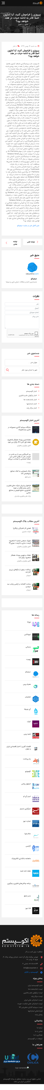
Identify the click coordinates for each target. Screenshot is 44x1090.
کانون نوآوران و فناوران (24, 445)
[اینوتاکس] (35, 636)
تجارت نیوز (27, 821)
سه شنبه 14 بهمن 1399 (29, 46)
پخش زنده (38, 1014)
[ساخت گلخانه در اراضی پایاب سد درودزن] (35, 586)
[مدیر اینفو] (35, 898)
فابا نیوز (28, 908)
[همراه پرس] (35, 686)
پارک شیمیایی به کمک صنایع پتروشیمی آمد (20, 472)
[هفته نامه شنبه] (35, 873)
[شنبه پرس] (35, 736)
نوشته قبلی (31, 242)
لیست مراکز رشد (36, 996)
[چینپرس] (35, 699)
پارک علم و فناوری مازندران (23, 496)
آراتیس (28, 846)
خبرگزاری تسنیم (25, 808)
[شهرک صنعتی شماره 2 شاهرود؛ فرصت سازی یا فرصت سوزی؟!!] (35, 543)
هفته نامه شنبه (25, 871)
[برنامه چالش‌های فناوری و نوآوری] (35, 885)
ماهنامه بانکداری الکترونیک (21, 858)
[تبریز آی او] (35, 798)
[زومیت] (35, 661)
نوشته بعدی (15, 242)
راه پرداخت (27, 759)
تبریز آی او (27, 796)
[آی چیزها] (35, 711)
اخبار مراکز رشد (31, 408)
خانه (26, 24)
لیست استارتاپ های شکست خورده (30, 1003)
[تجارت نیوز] (35, 823)
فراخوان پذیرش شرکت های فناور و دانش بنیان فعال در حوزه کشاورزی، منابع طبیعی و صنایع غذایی (19, 489)
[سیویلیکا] (33, 1058)
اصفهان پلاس (26, 783)
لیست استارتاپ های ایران (33, 1000)
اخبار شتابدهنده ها (30, 399)
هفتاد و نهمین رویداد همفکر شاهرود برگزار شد (21, 556)
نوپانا (29, 622)
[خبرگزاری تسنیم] (35, 811)
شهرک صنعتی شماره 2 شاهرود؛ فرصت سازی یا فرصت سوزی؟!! (20, 541)
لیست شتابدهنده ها (35, 989)
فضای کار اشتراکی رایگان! (22, 528)
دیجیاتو (28, 671)
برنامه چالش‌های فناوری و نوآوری (19, 883)
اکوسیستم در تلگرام (31, 972)
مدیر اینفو (28, 477)
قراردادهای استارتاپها (35, 1011)
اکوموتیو (28, 771)
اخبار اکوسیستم (31, 391)
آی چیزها (27, 709)
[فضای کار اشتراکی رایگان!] (35, 530)
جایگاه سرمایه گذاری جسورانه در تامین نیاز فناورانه (19, 428)
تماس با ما (38, 1031)
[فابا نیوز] (35, 910)
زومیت (29, 462)
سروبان (28, 575)
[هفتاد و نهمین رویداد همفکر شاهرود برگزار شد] (35, 557)
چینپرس (28, 696)
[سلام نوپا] (35, 836)
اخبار (20, 24)
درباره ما (39, 1027)
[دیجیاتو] (35, 674)
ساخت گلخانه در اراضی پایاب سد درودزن (19, 585)
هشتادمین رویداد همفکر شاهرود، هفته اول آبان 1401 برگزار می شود (19, 440)
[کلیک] (35, 724)
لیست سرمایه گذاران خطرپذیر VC (30, 1007)
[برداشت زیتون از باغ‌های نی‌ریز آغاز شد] (35, 571)
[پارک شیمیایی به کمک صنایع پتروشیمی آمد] (35, 473)
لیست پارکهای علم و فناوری (32, 992)
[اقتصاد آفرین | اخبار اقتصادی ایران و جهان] (35, 748)
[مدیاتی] (35, 649)
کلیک (29, 721)
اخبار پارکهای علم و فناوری (28, 395)
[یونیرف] (11, 1058)
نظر (14, 46)
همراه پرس (27, 684)
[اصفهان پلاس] (35, 786)
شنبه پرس (27, 734)
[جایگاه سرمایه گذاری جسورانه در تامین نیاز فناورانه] (35, 429)
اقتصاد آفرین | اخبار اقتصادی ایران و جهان (19, 747)
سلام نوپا (27, 833)
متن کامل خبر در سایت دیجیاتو (28, 225)
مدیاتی (28, 647)
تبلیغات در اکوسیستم (35, 1038)
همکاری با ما (37, 1035)
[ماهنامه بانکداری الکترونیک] (35, 860)
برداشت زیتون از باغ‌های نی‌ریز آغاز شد (20, 570)
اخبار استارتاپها (32, 403)
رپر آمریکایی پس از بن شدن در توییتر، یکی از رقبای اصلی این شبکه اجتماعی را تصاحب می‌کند (19, 456)
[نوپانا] (35, 624)
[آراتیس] (35, 848)
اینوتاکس (27, 634)
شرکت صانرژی (26, 531)
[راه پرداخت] (35, 761)
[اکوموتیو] (35, 773)
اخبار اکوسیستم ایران (35, 985)
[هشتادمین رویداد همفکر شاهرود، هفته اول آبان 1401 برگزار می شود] (35, 442)
